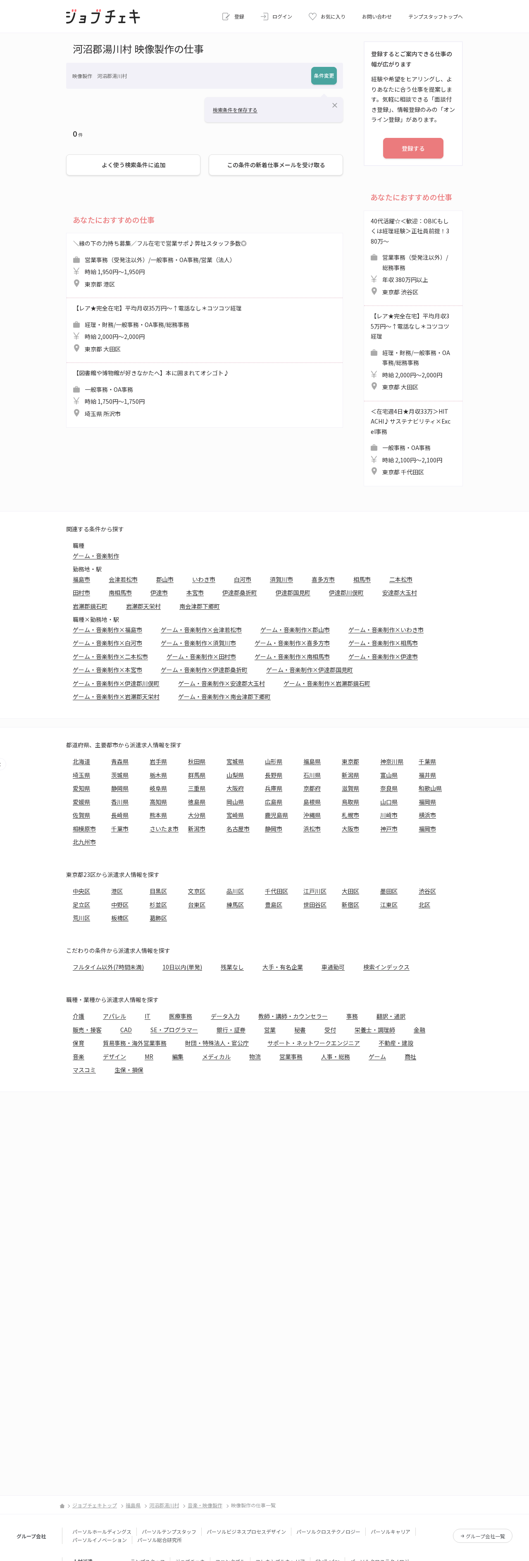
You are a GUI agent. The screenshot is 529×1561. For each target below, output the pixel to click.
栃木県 (158, 775)
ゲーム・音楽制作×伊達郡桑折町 (204, 670)
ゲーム (377, 1056)
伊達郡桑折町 (239, 592)
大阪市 (350, 828)
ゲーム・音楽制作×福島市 (107, 629)
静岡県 (120, 788)
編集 (177, 1056)
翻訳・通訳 (390, 1016)
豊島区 (273, 904)
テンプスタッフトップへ (435, 16)
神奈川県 (391, 761)
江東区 (389, 904)
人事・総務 (335, 1056)
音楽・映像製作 (205, 1505)
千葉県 (427, 761)
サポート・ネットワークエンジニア (313, 1043)
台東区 (196, 904)
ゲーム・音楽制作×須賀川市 (198, 643)
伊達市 (159, 592)
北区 (424, 904)
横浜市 (427, 815)
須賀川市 (281, 579)
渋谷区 (427, 891)
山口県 (389, 802)
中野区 (120, 904)
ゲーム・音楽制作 (96, 556)
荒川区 (81, 918)
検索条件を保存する (235, 109)
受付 (330, 1030)
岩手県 (158, 761)
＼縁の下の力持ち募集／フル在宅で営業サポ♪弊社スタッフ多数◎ (160, 263)
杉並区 (158, 904)
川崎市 (389, 815)
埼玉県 (81, 775)
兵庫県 (273, 788)
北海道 (81, 761)
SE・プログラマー (174, 1030)
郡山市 (165, 579)
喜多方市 (323, 579)
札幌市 (350, 815)
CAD (126, 1030)
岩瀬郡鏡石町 (90, 606)
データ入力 (225, 1016)
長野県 (273, 775)
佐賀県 (81, 815)
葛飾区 (158, 918)
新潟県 (350, 775)
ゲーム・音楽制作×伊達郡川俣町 (116, 683)
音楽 (78, 1056)
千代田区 (276, 891)
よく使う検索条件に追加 (133, 165)
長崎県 (120, 815)
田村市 (81, 592)
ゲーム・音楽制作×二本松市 (110, 656)
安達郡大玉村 (399, 592)
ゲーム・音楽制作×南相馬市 (292, 656)
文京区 (196, 891)
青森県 (120, 761)
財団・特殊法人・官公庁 (217, 1043)
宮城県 (235, 761)
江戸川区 (314, 891)
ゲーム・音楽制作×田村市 (201, 656)
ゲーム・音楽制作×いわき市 (386, 629)
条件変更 (324, 75)
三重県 (196, 788)
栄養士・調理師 (375, 1030)
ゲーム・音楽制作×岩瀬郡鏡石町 (327, 683)
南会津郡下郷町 (199, 606)
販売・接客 (87, 1030)
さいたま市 (164, 828)
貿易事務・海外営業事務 (135, 1043)
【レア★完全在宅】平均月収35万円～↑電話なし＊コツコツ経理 (157, 328)
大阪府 (235, 788)
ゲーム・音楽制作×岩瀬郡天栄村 (116, 696)
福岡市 (427, 828)
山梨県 (235, 775)
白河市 (242, 579)
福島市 (81, 579)
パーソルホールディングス (101, 1531)
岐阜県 (158, 788)
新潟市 (196, 828)
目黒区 (158, 891)
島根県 (312, 802)
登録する (413, 148)
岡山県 (235, 802)
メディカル (216, 1056)
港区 (117, 891)
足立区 (81, 904)
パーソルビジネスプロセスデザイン (246, 1531)
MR (149, 1056)
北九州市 (84, 842)
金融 (419, 1030)
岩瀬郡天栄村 (143, 606)
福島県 (312, 761)
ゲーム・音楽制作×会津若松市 (201, 629)
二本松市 (400, 579)
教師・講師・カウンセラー (293, 1016)
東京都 (350, 761)
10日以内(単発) (182, 967)
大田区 (350, 891)
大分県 (196, 815)
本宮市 (195, 592)
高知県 (158, 802)
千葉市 (120, 828)
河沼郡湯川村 (164, 1505)
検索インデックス (386, 967)
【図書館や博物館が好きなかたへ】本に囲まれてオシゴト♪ (151, 393)
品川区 (235, 891)
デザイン (114, 1056)
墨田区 (389, 891)
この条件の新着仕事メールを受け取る (276, 165)
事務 (352, 1016)
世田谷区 (314, 904)
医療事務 (180, 1016)
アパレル (114, 1016)
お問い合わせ (377, 16)
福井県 (427, 775)
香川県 (120, 802)
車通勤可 (333, 967)
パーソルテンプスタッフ (169, 1531)
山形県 (273, 761)
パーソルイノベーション (99, 1539)
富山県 (389, 775)
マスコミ (84, 1070)
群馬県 (196, 775)
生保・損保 (128, 1070)
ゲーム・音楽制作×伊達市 (383, 656)
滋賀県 (350, 788)
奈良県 (389, 788)
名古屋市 (238, 828)
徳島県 (196, 802)
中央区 (81, 891)
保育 (78, 1043)
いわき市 (203, 579)
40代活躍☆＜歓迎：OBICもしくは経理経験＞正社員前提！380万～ (410, 256)
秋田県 (196, 761)
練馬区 (235, 904)
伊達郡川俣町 (346, 592)
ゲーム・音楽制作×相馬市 (383, 643)
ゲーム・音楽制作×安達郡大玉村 (221, 683)
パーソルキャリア (390, 1531)
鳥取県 (350, 802)
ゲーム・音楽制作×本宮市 (107, 670)
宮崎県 (235, 815)
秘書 (300, 1030)
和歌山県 (430, 788)
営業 (270, 1030)
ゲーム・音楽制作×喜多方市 (292, 643)
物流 (255, 1056)
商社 (410, 1056)
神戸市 (389, 828)
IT (147, 1016)
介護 (78, 1016)
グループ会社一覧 (485, 1536)
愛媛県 (81, 802)
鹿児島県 (276, 815)
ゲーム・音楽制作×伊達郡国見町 (309, 670)
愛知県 (81, 788)
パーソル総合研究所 (159, 1539)
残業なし (232, 967)
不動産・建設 (396, 1043)
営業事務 (291, 1056)
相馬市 (362, 579)
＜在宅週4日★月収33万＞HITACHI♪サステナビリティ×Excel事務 (410, 441)
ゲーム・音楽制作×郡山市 (295, 629)
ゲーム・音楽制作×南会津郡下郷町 (224, 696)
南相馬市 (120, 592)
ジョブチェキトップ (94, 1505)
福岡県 (427, 802)
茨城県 (120, 775)
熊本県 (158, 815)
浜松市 (312, 828)
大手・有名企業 (282, 967)
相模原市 (84, 828)
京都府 (312, 788)
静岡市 (273, 828)
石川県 (312, 775)
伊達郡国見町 (293, 592)
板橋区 (120, 918)
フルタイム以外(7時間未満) (108, 967)
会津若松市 (123, 579)
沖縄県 (312, 815)
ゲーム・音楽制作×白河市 (107, 643)
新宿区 (350, 904)
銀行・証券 (231, 1030)
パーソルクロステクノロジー (328, 1531)
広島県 (273, 802)
